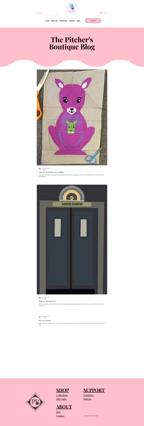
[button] (104, 12)
